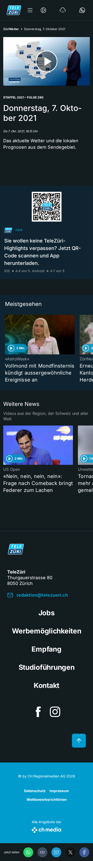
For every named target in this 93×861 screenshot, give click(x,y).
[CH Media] (46, 829)
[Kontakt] (82, 10)
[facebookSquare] (38, 712)
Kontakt (46, 685)
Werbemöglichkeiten (46, 631)
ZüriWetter (11, 29)
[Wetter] (63, 10)
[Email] (56, 852)
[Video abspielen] (46, 61)
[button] (42, 852)
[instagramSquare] (55, 712)
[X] (70, 852)
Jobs (46, 613)
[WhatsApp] (28, 852)
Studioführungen (47, 667)
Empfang (46, 649)
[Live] (43, 10)
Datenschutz (35, 791)
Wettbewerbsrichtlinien (47, 799)
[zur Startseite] (14, 10)
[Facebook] (84, 852)
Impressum (59, 791)
